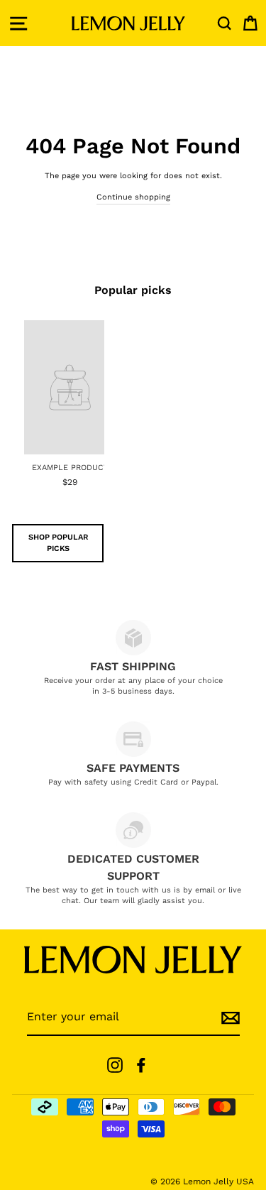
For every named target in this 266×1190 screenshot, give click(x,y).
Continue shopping (133, 197)
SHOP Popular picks (58, 543)
